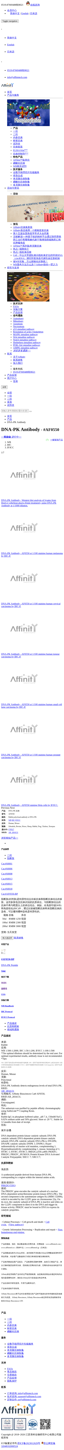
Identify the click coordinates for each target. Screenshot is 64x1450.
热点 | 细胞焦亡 (21, 249)
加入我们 (18, 363)
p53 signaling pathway (23, 329)
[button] (5, 808)
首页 (9, 92)
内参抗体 (18, 137)
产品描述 (12, 1023)
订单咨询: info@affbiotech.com (22, 1393)
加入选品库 (7, 938)
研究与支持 (13, 267)
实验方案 (18, 309)
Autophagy (18, 318)
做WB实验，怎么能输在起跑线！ (30, 261)
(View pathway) (16, 1224)
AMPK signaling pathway (25, 348)
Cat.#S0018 (6, 889)
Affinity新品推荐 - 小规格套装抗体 (31, 230)
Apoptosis (18, 324)
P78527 (11, 829)
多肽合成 (18, 175)
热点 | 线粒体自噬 (22, 252)
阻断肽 (10, 858)
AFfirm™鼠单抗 (21, 160)
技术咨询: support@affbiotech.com (24, 1396)
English (24, 13)
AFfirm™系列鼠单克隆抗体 (27, 246)
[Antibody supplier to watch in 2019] (7, 1429)
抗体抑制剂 (20, 153)
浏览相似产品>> (9, 838)
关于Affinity (19, 357)
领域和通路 (13, 1029)
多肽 (9, 402)
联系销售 (18, 360)
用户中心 (12, 378)
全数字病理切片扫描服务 (26, 172)
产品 (9, 419)
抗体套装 (18, 146)
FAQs (16, 306)
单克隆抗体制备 (21, 178)
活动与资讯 (13, 188)
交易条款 (12, 1374)
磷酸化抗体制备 (21, 181)
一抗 (15, 131)
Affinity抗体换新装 (22, 227)
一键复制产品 (56, 440)
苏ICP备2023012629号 (28, 1443)
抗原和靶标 (13, 1026)
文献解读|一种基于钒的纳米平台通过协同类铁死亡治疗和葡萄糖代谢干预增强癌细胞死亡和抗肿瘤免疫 (37, 239)
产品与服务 (13, 95)
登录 (15, 381)
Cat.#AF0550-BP (9, 894)
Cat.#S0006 (6, 868)
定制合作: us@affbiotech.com (21, 1399)
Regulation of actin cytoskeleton (28, 332)
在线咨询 (35, 5)
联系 (9, 353)
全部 (9, 392)
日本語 (33, 13)
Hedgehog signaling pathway (27, 342)
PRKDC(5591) (8, 1185)
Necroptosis (18, 326)
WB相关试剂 (19, 166)
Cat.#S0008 (6, 873)
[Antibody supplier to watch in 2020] (20, 1429)
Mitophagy (18, 321)
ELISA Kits (20, 150)
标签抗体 (18, 140)
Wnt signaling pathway (24, 337)
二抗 (15, 134)
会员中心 (12, 10)
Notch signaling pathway (25, 340)
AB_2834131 (13, 832)
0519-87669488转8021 (18, 70)
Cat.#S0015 (6, 884)
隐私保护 (12, 1381)
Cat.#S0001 (6, 863)
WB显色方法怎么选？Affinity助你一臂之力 (35, 264)
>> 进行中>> (11, 437)
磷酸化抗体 (19, 163)
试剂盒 (16, 143)
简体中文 (15, 13)
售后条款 (12, 1371)
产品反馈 (18, 312)
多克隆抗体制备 (21, 185)
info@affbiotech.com (17, 77)
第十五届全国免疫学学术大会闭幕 (31, 233)
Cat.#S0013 (6, 879)
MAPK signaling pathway (25, 334)
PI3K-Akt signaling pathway (26, 345)
